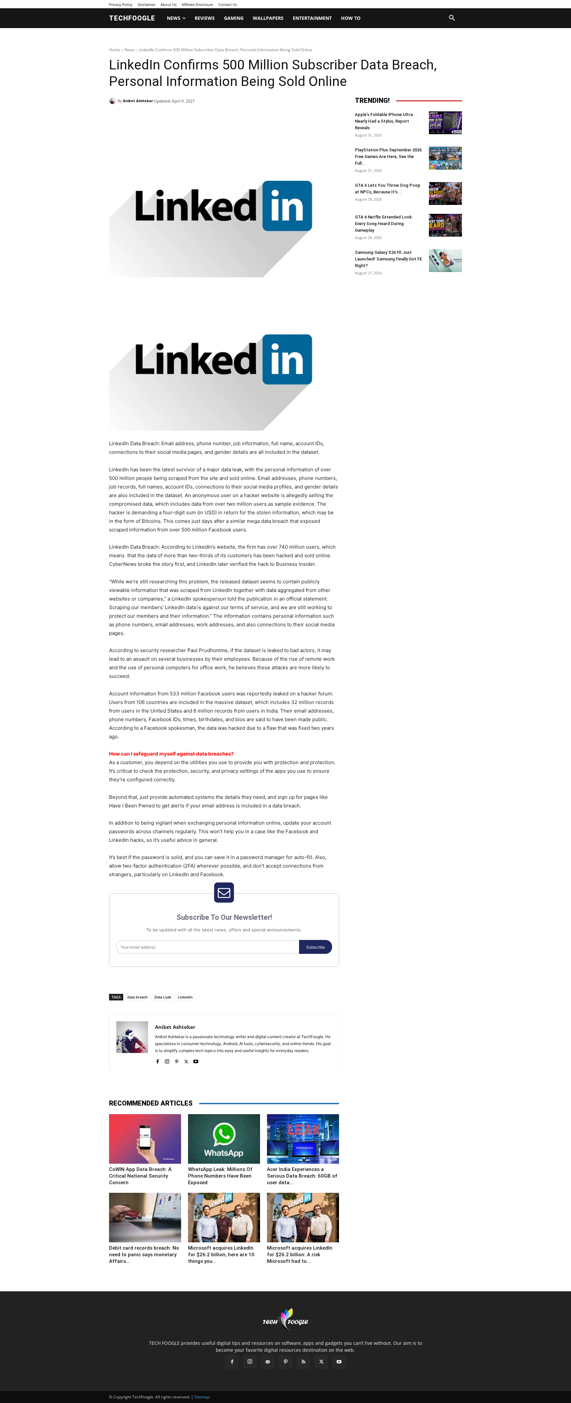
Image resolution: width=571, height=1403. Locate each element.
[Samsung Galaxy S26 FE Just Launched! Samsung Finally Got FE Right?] (445, 260)
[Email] (215, 117)
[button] (452, 18)
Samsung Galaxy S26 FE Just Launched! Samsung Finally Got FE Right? (388, 259)
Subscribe (315, 947)
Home (114, 50)
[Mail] (267, 1362)
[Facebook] (154, 117)
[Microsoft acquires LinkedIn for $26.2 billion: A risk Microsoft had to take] (303, 1217)
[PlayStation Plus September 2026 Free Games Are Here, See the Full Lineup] (445, 158)
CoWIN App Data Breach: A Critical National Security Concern (140, 1176)
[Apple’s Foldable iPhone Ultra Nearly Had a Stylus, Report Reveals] (445, 122)
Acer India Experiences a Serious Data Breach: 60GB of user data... (302, 1176)
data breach (137, 996)
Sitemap (201, 1397)
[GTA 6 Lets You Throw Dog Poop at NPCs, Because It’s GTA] (445, 193)
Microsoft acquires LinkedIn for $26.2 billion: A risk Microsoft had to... (299, 1254)
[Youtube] (195, 1060)
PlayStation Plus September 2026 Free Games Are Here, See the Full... (388, 156)
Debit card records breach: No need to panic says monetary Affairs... (144, 1254)
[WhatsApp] (200, 117)
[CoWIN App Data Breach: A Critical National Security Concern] (145, 1139)
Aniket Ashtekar (138, 100)
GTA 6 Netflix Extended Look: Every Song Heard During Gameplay (384, 223)
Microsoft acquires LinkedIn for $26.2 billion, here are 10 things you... (221, 1254)
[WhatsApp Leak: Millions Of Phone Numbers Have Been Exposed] (224, 1139)
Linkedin (185, 996)
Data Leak (162, 996)
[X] (169, 117)
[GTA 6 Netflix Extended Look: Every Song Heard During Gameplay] (445, 225)
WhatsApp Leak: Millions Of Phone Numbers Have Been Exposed (220, 1176)
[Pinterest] (185, 117)
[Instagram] (167, 1060)
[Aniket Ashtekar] (113, 100)
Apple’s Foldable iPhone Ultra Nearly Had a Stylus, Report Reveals (384, 121)
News (130, 50)
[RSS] (303, 1362)
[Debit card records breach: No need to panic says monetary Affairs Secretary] (145, 1217)
